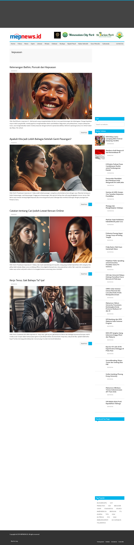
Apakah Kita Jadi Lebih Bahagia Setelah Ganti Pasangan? (40, 139)
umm (114, 517)
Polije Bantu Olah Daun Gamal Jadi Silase (114, 248)
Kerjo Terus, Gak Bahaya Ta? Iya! (27, 280)
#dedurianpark (102, 520)
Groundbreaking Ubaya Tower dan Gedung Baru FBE (114, 362)
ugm (113, 514)
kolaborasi (101, 522)
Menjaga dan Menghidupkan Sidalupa (114, 207)
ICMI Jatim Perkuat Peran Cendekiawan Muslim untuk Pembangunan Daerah (114, 167)
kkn (108, 517)
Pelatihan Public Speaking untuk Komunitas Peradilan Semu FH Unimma (115, 264)
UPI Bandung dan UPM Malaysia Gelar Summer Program (114, 321)
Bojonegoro (102, 503)
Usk (109, 505)
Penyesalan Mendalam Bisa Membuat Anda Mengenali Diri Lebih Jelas (115, 180)
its (120, 511)
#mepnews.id (101, 511)
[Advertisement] (67, 14)
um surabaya (116, 520)
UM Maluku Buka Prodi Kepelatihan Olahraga (114, 402)
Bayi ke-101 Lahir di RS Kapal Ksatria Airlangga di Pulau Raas (115, 349)
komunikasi (108, 508)
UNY (111, 503)
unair (99, 508)
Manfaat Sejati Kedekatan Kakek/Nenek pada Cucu (115, 221)
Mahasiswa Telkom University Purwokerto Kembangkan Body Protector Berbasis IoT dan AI (114, 307)
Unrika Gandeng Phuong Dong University (114, 375)
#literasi (100, 517)
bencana (113, 511)
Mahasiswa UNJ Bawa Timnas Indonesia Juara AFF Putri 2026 (114, 390)
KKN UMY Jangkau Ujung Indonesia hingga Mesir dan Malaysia (114, 335)
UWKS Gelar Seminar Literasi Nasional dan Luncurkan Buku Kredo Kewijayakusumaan (114, 292)
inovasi (118, 508)
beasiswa (117, 505)
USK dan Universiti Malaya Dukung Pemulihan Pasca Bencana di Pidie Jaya (115, 277)
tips (106, 514)
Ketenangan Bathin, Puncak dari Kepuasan (33, 67)
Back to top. (14, 541)
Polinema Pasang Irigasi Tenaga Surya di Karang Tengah (114, 235)
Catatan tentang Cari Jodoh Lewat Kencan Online (37, 210)
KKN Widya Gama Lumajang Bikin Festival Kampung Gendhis (114, 139)
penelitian (101, 505)
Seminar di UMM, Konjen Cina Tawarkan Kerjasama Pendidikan (114, 194)
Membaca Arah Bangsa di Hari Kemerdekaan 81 (115, 151)
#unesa (99, 514)
